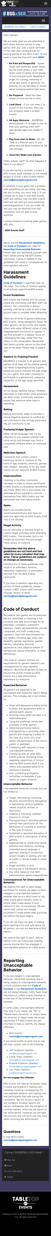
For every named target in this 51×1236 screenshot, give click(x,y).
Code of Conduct (38, 26)
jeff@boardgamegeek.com (23, 1053)
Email (9, 1165)
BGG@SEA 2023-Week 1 (15, 26)
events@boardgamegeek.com (20, 179)
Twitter (9, 1177)
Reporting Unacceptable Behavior (22, 249)
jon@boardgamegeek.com (23, 1072)
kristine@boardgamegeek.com (25, 1066)
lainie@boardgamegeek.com (24, 1060)
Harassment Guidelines (32, 242)
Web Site (10, 1160)
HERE (41, 57)
